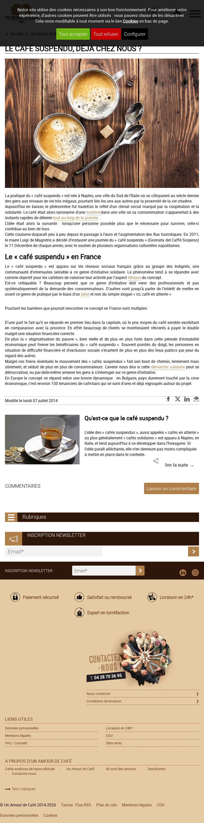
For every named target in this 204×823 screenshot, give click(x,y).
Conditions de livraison (104, 701)
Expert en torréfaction (108, 613)
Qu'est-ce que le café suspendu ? (126, 418)
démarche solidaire (168, 367)
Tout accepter (73, 34)
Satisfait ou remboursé (109, 597)
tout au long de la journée (75, 217)
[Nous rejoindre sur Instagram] (195, 573)
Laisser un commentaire (172, 488)
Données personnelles (22, 728)
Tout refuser (105, 34)
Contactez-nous (24, 773)
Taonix (67, 805)
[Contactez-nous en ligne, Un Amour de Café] (143, 659)
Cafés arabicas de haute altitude (30, 768)
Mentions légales (18, 735)
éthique (134, 277)
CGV (109, 735)
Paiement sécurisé (41, 597)
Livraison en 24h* (177, 597)
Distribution (157, 768)
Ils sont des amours (121, 768)
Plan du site (106, 805)
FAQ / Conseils (16, 743)
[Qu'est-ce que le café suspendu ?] (42, 439)
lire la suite (176, 465)
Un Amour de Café (80, 768)
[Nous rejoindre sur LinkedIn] (183, 573)
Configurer (135, 34)
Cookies (130, 21)
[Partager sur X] (178, 399)
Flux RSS (83, 805)
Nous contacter (98, 693)
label (85, 294)
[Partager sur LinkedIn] (187, 399)
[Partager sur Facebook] (168, 399)
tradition (93, 212)
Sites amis (114, 743)
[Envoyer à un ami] (196, 399)
